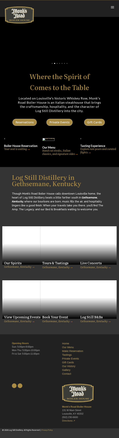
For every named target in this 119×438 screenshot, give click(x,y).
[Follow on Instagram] (14, 385)
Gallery (66, 370)
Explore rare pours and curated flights (98, 150)
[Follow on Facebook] (20, 385)
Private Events (59, 122)
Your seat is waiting (15, 149)
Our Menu (68, 347)
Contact (66, 373)
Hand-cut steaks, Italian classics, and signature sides (58, 152)
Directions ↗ (68, 421)
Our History (68, 366)
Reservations (25, 122)
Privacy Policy (47, 430)
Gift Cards (94, 122)
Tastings (67, 354)
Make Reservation (72, 351)
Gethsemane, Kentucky (17, 267)
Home (65, 343)
